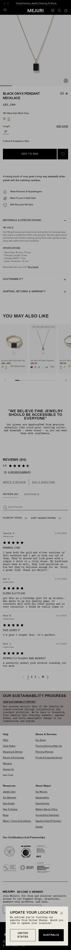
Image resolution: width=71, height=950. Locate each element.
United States (22, 935)
